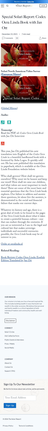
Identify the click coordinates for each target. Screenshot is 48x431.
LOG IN (43, 5)
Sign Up (10, 405)
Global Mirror (9, 108)
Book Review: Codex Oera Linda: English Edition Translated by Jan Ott (23, 259)
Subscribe (30, 2)
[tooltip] (40, 38)
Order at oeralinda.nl (12, 244)
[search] (7, 6)
